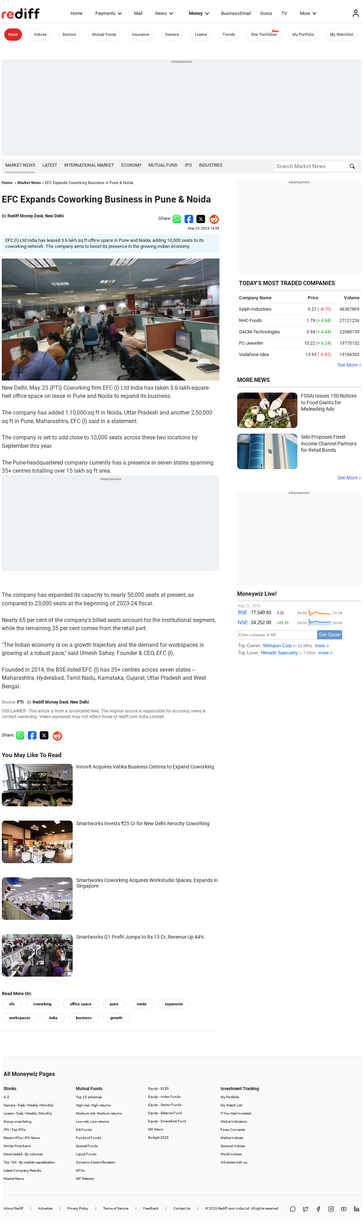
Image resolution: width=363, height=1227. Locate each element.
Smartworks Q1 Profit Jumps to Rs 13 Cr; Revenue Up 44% (140, 937)
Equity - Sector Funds (165, 1105)
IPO (188, 165)
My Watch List (231, 1105)
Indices (40, 34)
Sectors (69, 34)
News (161, 13)
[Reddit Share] (212, 218)
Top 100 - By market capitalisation (29, 1162)
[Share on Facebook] (188, 218)
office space (80, 1004)
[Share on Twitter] (200, 218)
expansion (174, 1004)
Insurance (140, 34)
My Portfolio (303, 34)
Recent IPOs (13, 1138)
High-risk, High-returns (93, 1105)
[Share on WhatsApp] (293, 1209)
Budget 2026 (158, 1137)
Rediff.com (226, 1208)
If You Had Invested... (237, 1113)
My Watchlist (341, 34)
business (84, 1018)
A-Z (6, 1097)
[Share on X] (305, 1209)
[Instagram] (331, 1209)
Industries (210, 165)
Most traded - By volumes (23, 1154)
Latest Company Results (22, 1170)
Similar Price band (17, 1146)
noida (141, 1004)
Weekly (32, 1105)
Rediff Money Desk (25, 215)
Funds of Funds (88, 1138)
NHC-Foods (250, 320)
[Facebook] (318, 1209)
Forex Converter (232, 1129)
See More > (349, 365)
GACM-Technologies (259, 331)
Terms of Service (115, 1208)
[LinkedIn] (356, 1209)
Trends (229, 34)
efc (12, 1004)
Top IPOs (18, 1129)
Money (196, 13)
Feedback (150, 1208)
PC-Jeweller (251, 343)
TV (284, 13)
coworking (42, 1004)
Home (77, 13)
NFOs (80, 1170)
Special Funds (87, 1146)
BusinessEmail (236, 13)
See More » (349, 478)
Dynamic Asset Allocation (96, 1162)
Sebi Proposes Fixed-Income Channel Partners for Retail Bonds (329, 443)
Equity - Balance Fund (165, 1113)
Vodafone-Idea (254, 354)
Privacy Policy (77, 1208)
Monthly (47, 1105)
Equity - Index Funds (164, 1096)
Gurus (266, 13)
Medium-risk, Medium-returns (99, 1113)
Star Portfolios (264, 34)
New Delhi (54, 215)
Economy (131, 165)
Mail (138, 13)
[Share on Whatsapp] (176, 218)
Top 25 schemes (89, 1097)
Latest (50, 165)
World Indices (231, 1154)
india (53, 1018)
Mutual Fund (163, 165)
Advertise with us (233, 1162)
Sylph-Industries (255, 309)
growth (116, 1018)
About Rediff (13, 1208)
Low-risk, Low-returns (92, 1121)
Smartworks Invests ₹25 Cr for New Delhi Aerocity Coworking (143, 823)
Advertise (45, 1208)
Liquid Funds (86, 1154)
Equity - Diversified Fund (167, 1121)
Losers (201, 34)
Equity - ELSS (158, 1088)
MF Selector (85, 1178)
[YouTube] (344, 1209)
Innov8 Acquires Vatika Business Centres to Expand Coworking (145, 767)
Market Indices (231, 1138)
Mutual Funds (104, 34)
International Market (89, 165)
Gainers (172, 34)
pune (114, 1004)
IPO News (32, 1138)
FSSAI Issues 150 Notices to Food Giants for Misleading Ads (329, 402)
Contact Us (181, 1208)
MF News (155, 1129)
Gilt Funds (84, 1129)
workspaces (19, 1018)
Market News (20, 165)
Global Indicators (233, 1121)
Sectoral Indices (232, 1146)
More (305, 13)
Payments (105, 13)
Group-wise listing (18, 1121)
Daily (21, 1105)
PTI (20, 702)
